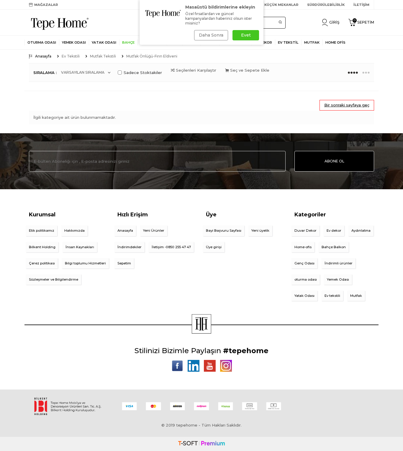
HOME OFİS (335, 42)
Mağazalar (46, 5)
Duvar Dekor (305, 230)
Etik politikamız (41, 230)
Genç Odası (304, 263)
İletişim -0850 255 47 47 (171, 247)
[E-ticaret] (201, 444)
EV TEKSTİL (288, 42)
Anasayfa (43, 56)
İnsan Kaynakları (79, 247)
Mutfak (356, 296)
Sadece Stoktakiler (143, 72)
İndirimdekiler (129, 247)
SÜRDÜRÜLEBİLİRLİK (326, 5)
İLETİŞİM (361, 5)
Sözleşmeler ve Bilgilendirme (53, 279)
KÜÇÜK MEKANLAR (281, 5)
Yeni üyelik (260, 230)
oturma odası (305, 279)
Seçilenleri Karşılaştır (195, 70)
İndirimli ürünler (339, 263)
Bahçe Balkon (334, 247)
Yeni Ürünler (153, 230)
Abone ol (334, 161)
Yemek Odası (74, 42)
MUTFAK (312, 42)
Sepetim (124, 263)
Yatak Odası (104, 42)
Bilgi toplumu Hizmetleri (85, 263)
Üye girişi (214, 247)
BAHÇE (128, 42)
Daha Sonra (211, 35)
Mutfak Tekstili (103, 56)
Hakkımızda (74, 230)
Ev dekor (334, 230)
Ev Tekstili (71, 56)
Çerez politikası (42, 263)
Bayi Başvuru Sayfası (223, 230)
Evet (246, 35)
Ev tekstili (332, 296)
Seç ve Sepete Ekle (249, 70)
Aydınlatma (361, 230)
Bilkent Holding (42, 247)
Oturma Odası (41, 42)
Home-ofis (303, 247)
